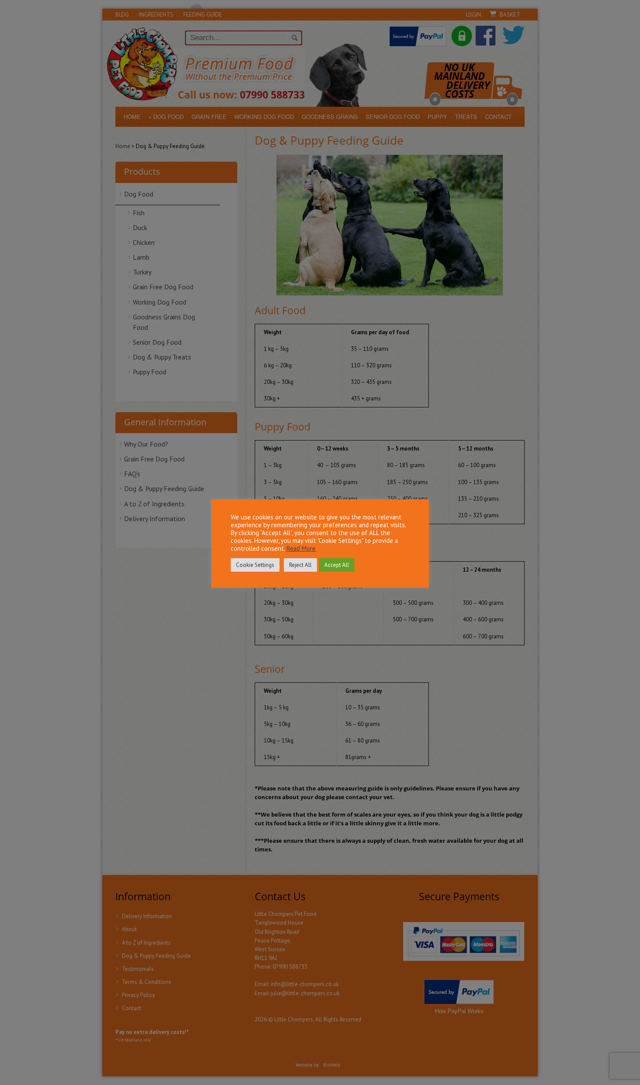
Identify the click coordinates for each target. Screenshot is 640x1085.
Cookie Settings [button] (255, 565)
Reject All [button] (300, 565)
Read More (301, 548)
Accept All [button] (336, 565)
